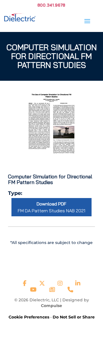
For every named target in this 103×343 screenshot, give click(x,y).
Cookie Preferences (29, 317)
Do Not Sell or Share (74, 317)
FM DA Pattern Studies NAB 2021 (51, 207)
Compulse (51, 305)
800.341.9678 (51, 5)
